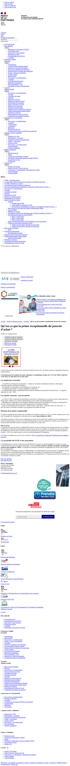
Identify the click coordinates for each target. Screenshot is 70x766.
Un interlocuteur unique (7, 522)
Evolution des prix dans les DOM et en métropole (22, 131)
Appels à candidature (14, 148)
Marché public (12, 76)
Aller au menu (8, 4)
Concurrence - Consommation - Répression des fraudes (24, 170)
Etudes (10, 155)
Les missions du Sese (14, 160)
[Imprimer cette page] (11, 341)
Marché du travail (13, 153)
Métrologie (11, 128)
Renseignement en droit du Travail (18, 114)
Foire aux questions (6, 459)
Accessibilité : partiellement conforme (19, 763)
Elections (10, 98)
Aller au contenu (9, 2)
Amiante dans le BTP (18, 203)
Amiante (10, 201)
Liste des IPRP (12, 210)
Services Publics (5, 764)
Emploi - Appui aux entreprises (17, 73)
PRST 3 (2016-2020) (18, 218)
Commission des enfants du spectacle (18, 116)
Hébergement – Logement (15, 138)
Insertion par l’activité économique (18, 68)
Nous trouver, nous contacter (16, 53)
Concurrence (11, 126)
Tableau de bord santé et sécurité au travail (20, 223)
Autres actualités (13, 171)
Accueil (3, 321)
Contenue (3, 32)
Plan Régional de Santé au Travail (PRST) (20, 215)
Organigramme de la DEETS (16, 56)
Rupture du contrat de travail (16, 101)
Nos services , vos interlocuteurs (17, 144)
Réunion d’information (14, 238)
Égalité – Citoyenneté (14, 141)
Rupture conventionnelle (8, 287)
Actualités (11, 58)
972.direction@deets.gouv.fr (9, 473)
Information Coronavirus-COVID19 (18, 49)
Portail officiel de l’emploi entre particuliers (20, 71)
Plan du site (14, 764)
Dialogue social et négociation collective (19, 109)
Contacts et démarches (26, 277)
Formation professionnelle (15, 108)
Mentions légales (62, 763)
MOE (9, 230)
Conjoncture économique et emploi (18, 156)
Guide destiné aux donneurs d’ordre (22, 205)
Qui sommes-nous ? (13, 51)
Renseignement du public (15, 233)
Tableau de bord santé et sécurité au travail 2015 (25, 225)
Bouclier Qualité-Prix (14, 129)
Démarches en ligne (13, 54)
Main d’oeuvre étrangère (15, 106)
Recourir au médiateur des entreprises (19, 69)
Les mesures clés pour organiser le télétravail (17, 185)
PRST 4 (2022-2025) (18, 220)
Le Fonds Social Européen (15, 81)
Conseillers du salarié (14, 96)
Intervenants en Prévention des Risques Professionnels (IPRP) (26, 208)
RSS (2, 36)
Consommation (12, 124)
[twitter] (14, 344)
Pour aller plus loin (6, 460)
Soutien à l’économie (14, 166)
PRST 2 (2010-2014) (18, 216)
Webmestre (4, 763)
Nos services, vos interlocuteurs (17, 78)
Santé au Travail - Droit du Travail (18, 168)
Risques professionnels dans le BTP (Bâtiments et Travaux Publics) (27, 221)
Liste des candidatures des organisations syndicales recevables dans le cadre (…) (27, 187)
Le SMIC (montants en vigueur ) (13, 183)
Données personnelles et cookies (39, 763)
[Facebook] (7, 344)
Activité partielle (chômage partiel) (18, 66)
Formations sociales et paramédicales (18, 86)
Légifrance (53, 763)
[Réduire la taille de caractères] (13, 337)
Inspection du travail (14, 99)
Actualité (10, 94)
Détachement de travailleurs (16, 103)
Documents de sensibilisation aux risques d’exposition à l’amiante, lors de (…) (34, 206)
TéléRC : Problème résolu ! (12, 180)
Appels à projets (12, 74)
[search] (9, 39)
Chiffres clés (11, 161)
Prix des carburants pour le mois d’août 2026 (49, 304)
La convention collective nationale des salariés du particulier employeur (24, 182)
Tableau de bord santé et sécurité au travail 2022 (25, 226)
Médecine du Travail (14, 211)
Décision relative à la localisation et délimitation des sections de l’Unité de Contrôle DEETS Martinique (51, 300)
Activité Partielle (13, 173)
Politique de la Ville (13, 136)
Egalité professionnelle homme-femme (19, 111)
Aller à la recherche (10, 5)
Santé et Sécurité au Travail (16, 104)
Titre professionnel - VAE (15, 84)
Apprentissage (12, 64)
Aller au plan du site (10, 7)
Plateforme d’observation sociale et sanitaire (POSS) (23, 158)
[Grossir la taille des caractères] (13, 339)
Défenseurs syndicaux (14, 113)
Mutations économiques (15, 83)
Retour (7, 47)
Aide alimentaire (13, 146)
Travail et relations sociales (14, 321)
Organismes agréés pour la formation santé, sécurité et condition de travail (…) (30, 213)
